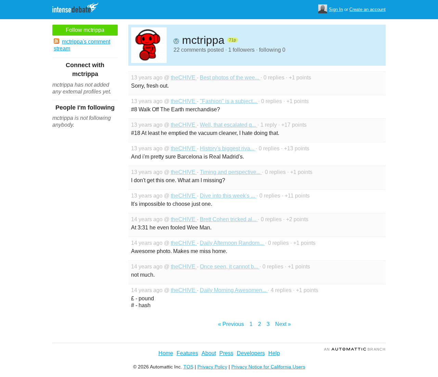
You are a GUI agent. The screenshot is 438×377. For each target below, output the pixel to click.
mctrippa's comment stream (82, 45)
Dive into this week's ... (228, 196)
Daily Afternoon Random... (232, 243)
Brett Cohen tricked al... (229, 219)
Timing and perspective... (231, 172)
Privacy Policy (212, 366)
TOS (188, 366)
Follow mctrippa (85, 30)
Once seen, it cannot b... (229, 266)
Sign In (336, 9)
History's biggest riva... (228, 148)
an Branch (355, 349)
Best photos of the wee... (230, 77)
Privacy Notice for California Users (268, 366)
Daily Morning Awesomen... (234, 290)
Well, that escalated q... (228, 125)
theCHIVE (184, 77)
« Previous (231, 324)
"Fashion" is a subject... (229, 101)
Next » (283, 324)
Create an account (367, 9)
